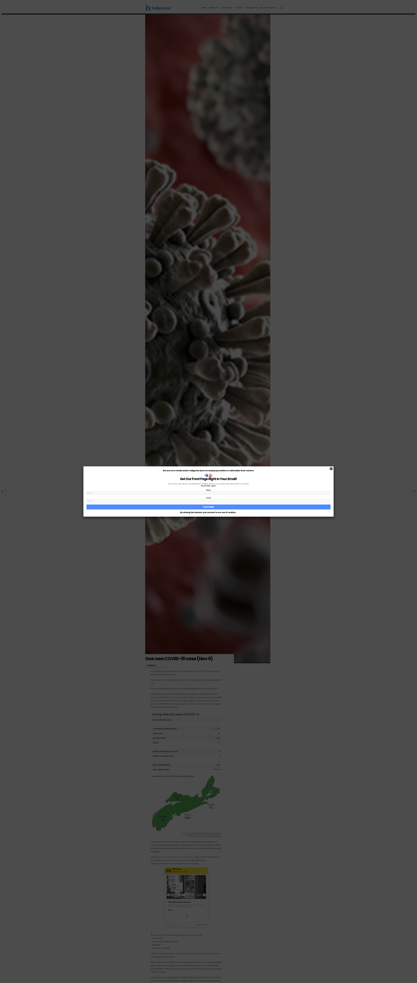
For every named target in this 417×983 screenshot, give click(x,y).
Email (208, 498)
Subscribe (208, 507)
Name (208, 490)
